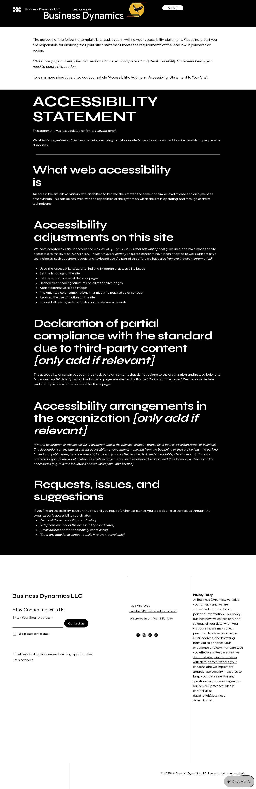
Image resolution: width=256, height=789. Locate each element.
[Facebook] (138, 635)
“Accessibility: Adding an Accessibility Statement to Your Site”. (158, 77)
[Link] (150, 635)
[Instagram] (144, 635)
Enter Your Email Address (32, 617)
